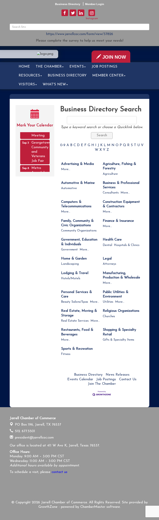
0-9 (62, 145)
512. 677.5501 (24, 431)
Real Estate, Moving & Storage (79, 313)
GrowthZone (48, 507)
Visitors (27, 84)
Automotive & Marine (78, 183)
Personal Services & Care (76, 294)
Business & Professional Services (121, 185)
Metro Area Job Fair (38, 171)
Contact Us (128, 379)
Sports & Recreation (77, 349)
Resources (29, 75)
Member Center (108, 75)
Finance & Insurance (118, 221)
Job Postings (104, 67)
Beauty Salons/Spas (74, 302)
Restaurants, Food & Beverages (77, 332)
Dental (107, 245)
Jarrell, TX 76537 (38, 425)
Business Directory (67, 75)
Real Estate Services (75, 321)
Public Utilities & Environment (115, 294)
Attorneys (109, 264)
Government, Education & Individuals (79, 242)
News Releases (118, 375)
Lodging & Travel (74, 273)
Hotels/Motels (70, 278)
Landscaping (70, 264)
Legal (107, 258)
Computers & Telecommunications (76, 204)
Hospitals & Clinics (126, 245)
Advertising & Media (77, 164)
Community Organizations (79, 230)
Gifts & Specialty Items (118, 339)
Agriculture (110, 174)
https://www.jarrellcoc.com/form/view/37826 (79, 34)
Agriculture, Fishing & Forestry (119, 166)
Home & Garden (74, 258)
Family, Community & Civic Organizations (77, 223)
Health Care (112, 240)
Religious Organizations (121, 311)
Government (69, 249)
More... (65, 169)
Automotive (69, 188)
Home (24, 67)
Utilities (108, 302)
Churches (109, 316)
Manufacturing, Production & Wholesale (121, 275)
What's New (54, 84)
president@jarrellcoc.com (34, 437)
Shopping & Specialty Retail (119, 332)
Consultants (111, 192)
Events (76, 67)
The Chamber (49, 67)
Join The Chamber (102, 384)
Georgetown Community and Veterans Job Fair (40, 150)
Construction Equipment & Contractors (121, 204)
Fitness (65, 354)
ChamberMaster (92, 507)
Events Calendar (80, 379)
